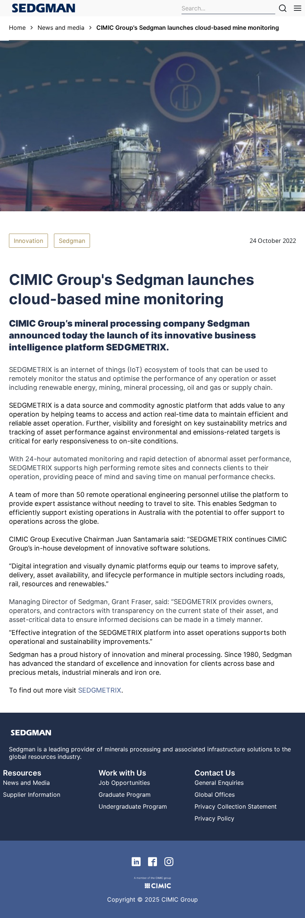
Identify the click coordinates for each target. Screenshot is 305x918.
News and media (61, 27)
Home (17, 27)
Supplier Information (31, 794)
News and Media (26, 782)
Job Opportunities (124, 782)
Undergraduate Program (133, 806)
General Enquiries (219, 782)
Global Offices (215, 794)
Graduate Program (125, 794)
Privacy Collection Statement (236, 806)
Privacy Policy (214, 818)
